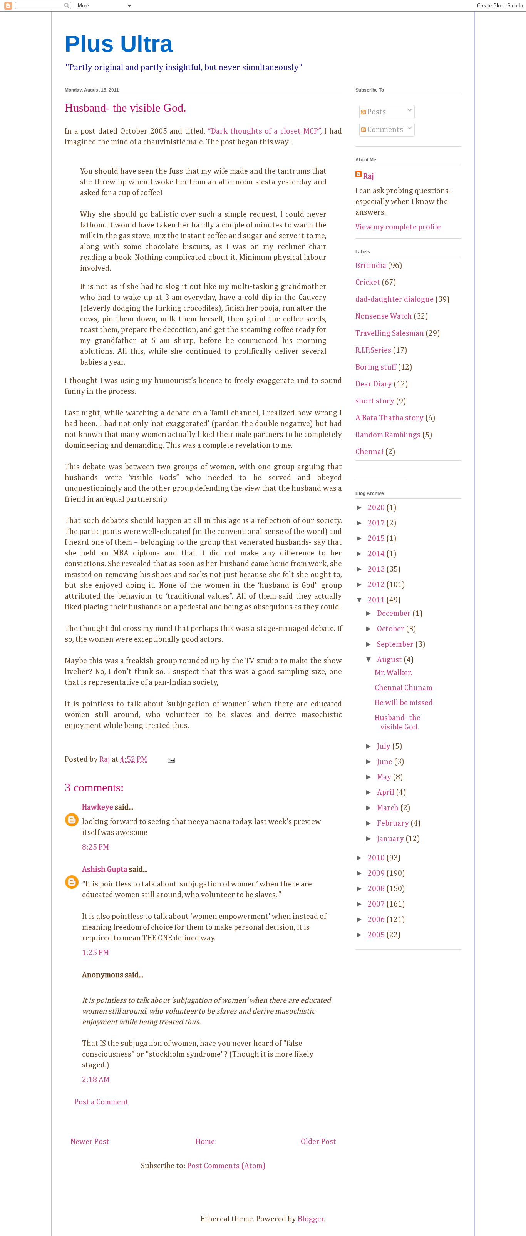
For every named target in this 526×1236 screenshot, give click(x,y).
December (394, 613)
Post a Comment (101, 1102)
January (391, 839)
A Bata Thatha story (389, 418)
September (396, 644)
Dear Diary (373, 384)
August (390, 660)
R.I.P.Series (373, 350)
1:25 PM (95, 953)
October (391, 629)
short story (374, 401)
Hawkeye (97, 807)
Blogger (311, 1219)
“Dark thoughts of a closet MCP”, (265, 131)
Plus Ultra (119, 44)
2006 (377, 919)
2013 (377, 569)
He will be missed (404, 703)
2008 (377, 889)
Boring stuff (375, 367)
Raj (368, 176)
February (393, 823)
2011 (377, 600)
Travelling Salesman (389, 333)
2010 (377, 858)
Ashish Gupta (104, 869)
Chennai (369, 452)
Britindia (370, 265)
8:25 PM (95, 847)
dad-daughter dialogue (394, 299)
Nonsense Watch (383, 316)
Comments (384, 130)
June (385, 762)
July (384, 746)
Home (205, 1142)
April (386, 792)
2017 (377, 523)
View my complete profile (398, 227)
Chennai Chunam (403, 688)
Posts (376, 112)
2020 (377, 508)
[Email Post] (170, 759)
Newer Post (89, 1142)
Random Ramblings (387, 435)
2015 (377, 538)
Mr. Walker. (393, 673)
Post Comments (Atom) (226, 1166)
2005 (377, 935)
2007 (377, 904)
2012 (377, 585)
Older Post (318, 1142)
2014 (377, 554)
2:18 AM (96, 1080)
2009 (377, 873)
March (388, 808)
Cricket (367, 282)
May (385, 777)
